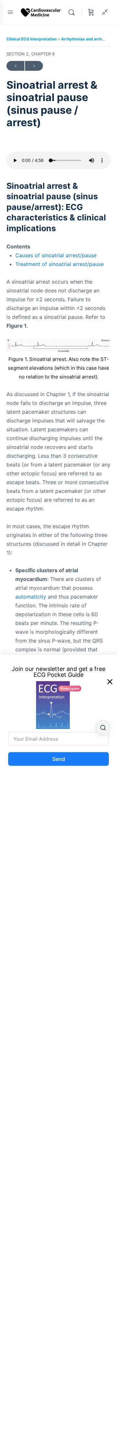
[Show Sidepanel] (103, 12)
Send (58, 759)
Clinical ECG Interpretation (32, 39)
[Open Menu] (10, 12)
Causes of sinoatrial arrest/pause (56, 255)
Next (34, 66)
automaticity (30, 596)
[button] (109, 681)
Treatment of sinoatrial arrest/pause (59, 264)
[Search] (73, 12)
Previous (15, 66)
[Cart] (91, 12)
